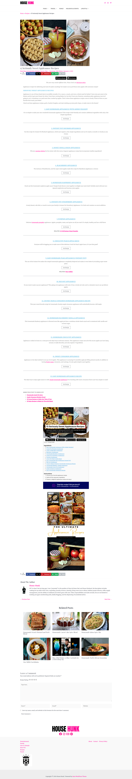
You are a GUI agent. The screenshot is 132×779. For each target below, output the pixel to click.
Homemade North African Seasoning (94, 658)
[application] (47, 9)
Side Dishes (59, 71)
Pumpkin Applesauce (51, 457)
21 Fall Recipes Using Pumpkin (69, 231)
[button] (46, 435)
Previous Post (25, 599)
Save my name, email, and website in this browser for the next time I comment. (45, 710)
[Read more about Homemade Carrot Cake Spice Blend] (66, 621)
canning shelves (40, 151)
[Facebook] (105, 3)
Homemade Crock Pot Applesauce (55, 467)
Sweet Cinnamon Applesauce (53, 468)
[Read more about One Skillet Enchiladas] (36, 649)
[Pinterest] (111, 3)
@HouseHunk (64, 486)
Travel (22, 752)
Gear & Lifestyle (24, 745)
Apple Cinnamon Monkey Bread (36, 397)
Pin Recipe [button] (61, 439)
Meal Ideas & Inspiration (27, 71)
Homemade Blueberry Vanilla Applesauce (56, 465)
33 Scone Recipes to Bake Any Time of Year (39, 399)
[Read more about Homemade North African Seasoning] (95, 647)
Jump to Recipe (62, 78)
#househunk (75, 486)
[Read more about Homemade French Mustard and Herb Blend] (36, 621)
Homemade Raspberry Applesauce (55, 453)
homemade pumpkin (38, 222)
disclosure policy (81, 82)
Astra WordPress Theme (79, 776)
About (90, 741)
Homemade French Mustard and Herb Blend (36, 633)
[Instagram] (108, 3)
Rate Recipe (82, 439)
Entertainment (24, 741)
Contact (95, 741)
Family (22, 743)
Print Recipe (72, 78)
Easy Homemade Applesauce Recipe (55, 470)
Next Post (108, 599)
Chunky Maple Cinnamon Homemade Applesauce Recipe (61, 463)
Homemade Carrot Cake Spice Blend (65, 632)
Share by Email (71, 439)
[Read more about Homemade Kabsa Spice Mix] (95, 621)
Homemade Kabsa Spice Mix (91, 632)
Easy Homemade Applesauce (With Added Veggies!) (59, 447)
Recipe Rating (24, 680)
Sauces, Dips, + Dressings (47, 71)
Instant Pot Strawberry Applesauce (55, 455)
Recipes (27, 13)
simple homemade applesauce (58, 379)
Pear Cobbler (69, 271)
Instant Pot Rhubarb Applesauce (54, 449)
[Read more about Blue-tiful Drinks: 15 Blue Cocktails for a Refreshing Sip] (66, 647)
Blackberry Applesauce (52, 452)
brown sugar (50, 362)
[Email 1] (67, 734)
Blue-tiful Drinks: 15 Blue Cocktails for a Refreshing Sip (65, 658)
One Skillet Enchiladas (31, 662)
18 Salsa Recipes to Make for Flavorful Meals (40, 401)
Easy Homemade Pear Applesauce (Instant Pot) (58, 460)
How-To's (23, 747)
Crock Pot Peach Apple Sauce (54, 458)
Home (22, 13)
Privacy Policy (103, 741)
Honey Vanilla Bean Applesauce (54, 450)
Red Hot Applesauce (51, 462)
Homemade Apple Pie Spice (35, 395)
